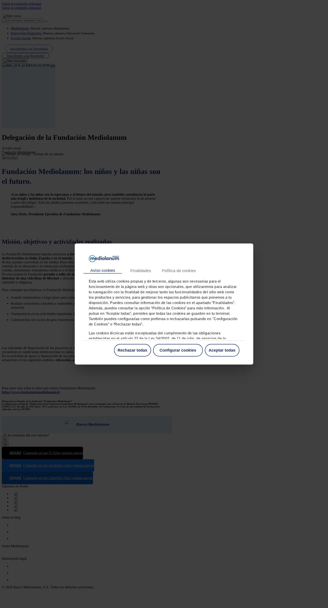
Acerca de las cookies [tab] (179, 271)
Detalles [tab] (141, 271)
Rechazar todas (132, 350)
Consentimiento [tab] (103, 271)
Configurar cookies (178, 350)
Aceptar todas (222, 350)
